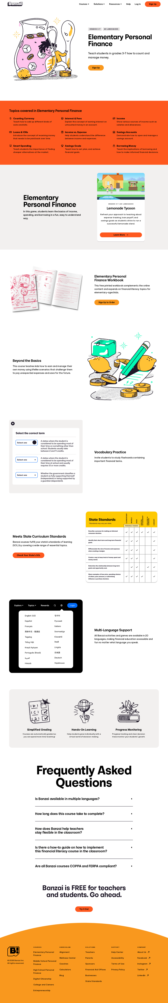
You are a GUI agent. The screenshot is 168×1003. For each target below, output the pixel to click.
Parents (89, 958)
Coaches (63, 964)
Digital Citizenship (42, 979)
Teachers (90, 952)
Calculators (65, 970)
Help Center (117, 952)
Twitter (141, 970)
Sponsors (90, 964)
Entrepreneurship (41, 990)
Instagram (142, 964)
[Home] (15, 4)
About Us (141, 952)
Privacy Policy (118, 970)
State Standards (93, 981)
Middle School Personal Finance (44, 962)
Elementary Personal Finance (43, 953)
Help (128, 4)
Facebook (142, 958)
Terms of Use (117, 964)
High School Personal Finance (43, 971)
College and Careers (43, 985)
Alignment (64, 952)
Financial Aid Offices (95, 970)
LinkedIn (141, 975)
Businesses (90, 975)
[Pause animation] (13, 423)
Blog (61, 975)
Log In (138, 4)
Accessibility (117, 958)
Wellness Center (67, 958)
